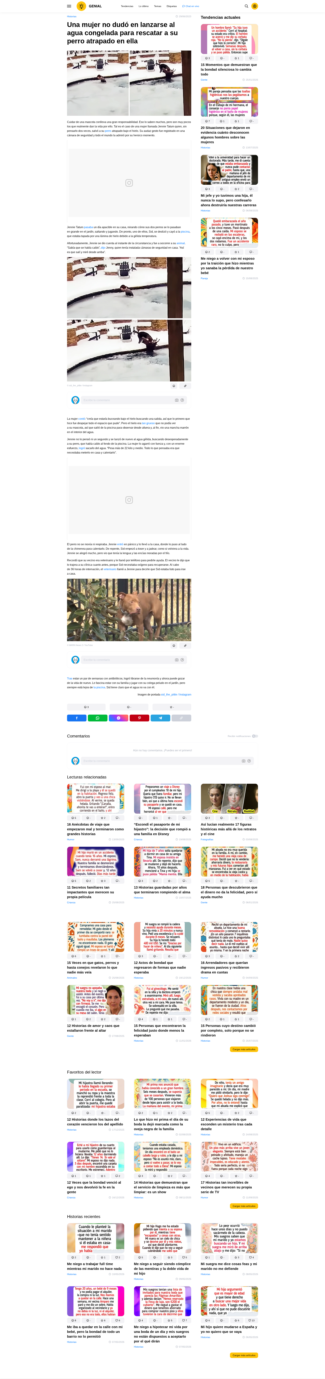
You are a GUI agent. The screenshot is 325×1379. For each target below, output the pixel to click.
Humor (70, 839)
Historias (71, 16)
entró (120, 544)
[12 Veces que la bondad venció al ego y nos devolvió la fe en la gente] (95, 1157)
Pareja (204, 278)
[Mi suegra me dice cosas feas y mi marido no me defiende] (229, 1239)
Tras (69, 678)
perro (108, 130)
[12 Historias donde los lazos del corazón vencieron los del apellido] (95, 1094)
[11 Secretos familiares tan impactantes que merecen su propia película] (95, 862)
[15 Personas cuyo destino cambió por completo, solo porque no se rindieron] (229, 1000)
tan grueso (148, 423)
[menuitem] (127, 6)
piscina (185, 231)
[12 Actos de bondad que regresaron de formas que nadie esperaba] (162, 937)
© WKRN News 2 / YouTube (80, 645)
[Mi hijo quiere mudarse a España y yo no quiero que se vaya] (229, 1302)
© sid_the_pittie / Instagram (79, 385)
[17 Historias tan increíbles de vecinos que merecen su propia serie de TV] (229, 1157)
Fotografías (207, 839)
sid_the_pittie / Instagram (176, 694)
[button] (86, 707)
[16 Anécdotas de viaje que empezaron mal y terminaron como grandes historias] (95, 799)
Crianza (138, 839)
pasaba (88, 227)
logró (82, 448)
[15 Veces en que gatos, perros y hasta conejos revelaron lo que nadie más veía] (95, 937)
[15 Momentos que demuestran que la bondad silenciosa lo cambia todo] (229, 39)
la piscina (99, 687)
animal (181, 243)
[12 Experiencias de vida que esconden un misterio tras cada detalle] (229, 1094)
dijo (103, 247)
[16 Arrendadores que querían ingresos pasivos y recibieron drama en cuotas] (229, 937)
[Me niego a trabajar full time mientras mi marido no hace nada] (95, 1239)
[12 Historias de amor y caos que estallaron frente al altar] (95, 1000)
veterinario (110, 569)
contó (81, 418)
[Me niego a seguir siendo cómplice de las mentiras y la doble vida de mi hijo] (162, 1239)
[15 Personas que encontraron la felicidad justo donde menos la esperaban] (162, 1000)
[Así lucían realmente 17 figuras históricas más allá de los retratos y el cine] (229, 799)
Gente (204, 79)
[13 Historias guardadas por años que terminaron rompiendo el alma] (162, 862)
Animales (72, 977)
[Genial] (89, 6)
